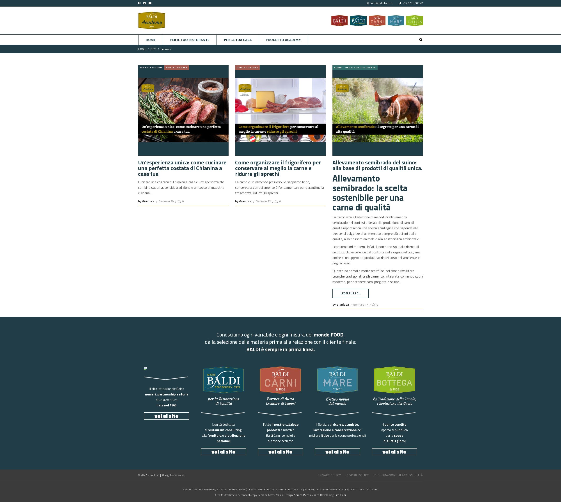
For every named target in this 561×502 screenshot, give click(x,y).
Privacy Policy (329, 475)
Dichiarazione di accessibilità (399, 475)
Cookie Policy (358, 475)
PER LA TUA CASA (176, 67)
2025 (153, 49)
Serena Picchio (303, 495)
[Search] (421, 40)
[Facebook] (139, 3)
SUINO (338, 67)
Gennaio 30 (166, 201)
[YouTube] (153, 3)
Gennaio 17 (360, 304)
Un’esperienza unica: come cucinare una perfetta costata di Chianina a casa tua (182, 168)
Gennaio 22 (263, 201)
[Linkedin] (143, 3)
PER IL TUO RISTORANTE (360, 67)
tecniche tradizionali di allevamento (358, 276)
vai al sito (166, 416)
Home (142, 49)
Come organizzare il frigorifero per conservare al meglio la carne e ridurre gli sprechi (278, 168)
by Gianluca (146, 201)
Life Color (340, 495)
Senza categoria (151, 67)
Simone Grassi (266, 495)
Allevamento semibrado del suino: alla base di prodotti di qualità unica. (377, 165)
